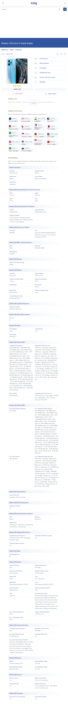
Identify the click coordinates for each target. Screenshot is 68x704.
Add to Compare (52, 93)
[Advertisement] (34, 24)
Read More (34, 103)
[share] (3, 3)
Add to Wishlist (19, 93)
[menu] (65, 3)
